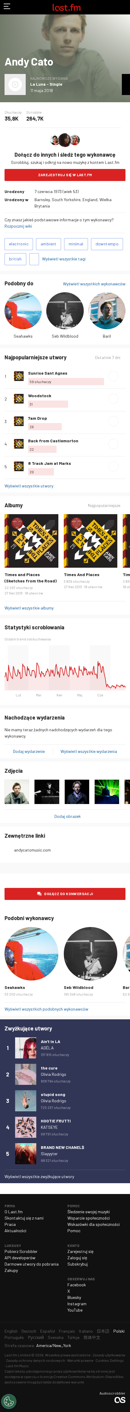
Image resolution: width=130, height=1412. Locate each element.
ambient (49, 243)
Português (14, 1337)
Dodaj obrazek (67, 816)
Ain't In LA (50, 1041)
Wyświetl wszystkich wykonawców (94, 283)
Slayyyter (49, 1153)
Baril (107, 336)
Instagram (76, 1303)
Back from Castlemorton (53, 440)
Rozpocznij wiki (18, 226)
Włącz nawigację (7, 7)
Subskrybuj (77, 1263)
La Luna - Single (46, 84)
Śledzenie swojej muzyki (88, 1211)
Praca (10, 1224)
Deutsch (28, 1331)
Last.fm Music (17, 1366)
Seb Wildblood (65, 336)
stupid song (53, 1094)
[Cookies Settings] (8, 1401)
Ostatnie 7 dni (107, 358)
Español (47, 1331)
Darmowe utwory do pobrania (32, 1263)
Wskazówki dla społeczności (93, 1224)
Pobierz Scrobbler (21, 1251)
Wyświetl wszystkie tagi (64, 258)
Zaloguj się (77, 1257)
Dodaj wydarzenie (29, 751)
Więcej (123, 376)
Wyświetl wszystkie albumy (29, 607)
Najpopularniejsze (104, 505)
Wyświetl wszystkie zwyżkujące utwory (39, 1176)
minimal (76, 243)
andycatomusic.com (32, 849)
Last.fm (66, 7)
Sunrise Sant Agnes (47, 373)
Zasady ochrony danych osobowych (35, 1360)
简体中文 (91, 1337)
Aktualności (15, 1230)
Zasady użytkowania (109, 1355)
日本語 (103, 1331)
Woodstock (39, 395)
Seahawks (23, 336)
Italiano (86, 1331)
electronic (18, 243)
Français (67, 1331)
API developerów (20, 1257)
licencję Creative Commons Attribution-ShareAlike (81, 1376)
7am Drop (37, 418)
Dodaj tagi (34, 259)
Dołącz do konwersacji (68, 894)
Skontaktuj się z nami (24, 1217)
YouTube (75, 1309)
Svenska (55, 1337)
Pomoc (73, 1230)
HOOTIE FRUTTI (56, 1120)
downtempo (107, 243)
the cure (49, 1067)
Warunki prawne (80, 1360)
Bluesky (74, 1297)
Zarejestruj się (80, 1251)
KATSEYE (49, 1127)
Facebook (76, 1284)
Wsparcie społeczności (88, 1217)
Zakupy (11, 1270)
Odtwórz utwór (113, 376)
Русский (36, 1337)
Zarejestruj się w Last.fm (65, 175)
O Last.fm (14, 1211)
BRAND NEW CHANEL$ (62, 1147)
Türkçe (73, 1337)
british (15, 258)
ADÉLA (47, 1047)
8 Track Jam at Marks (49, 463)
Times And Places (81, 574)
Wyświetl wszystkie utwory (29, 485)
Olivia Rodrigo (53, 1074)
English (11, 1331)
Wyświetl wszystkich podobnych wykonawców (46, 1008)
